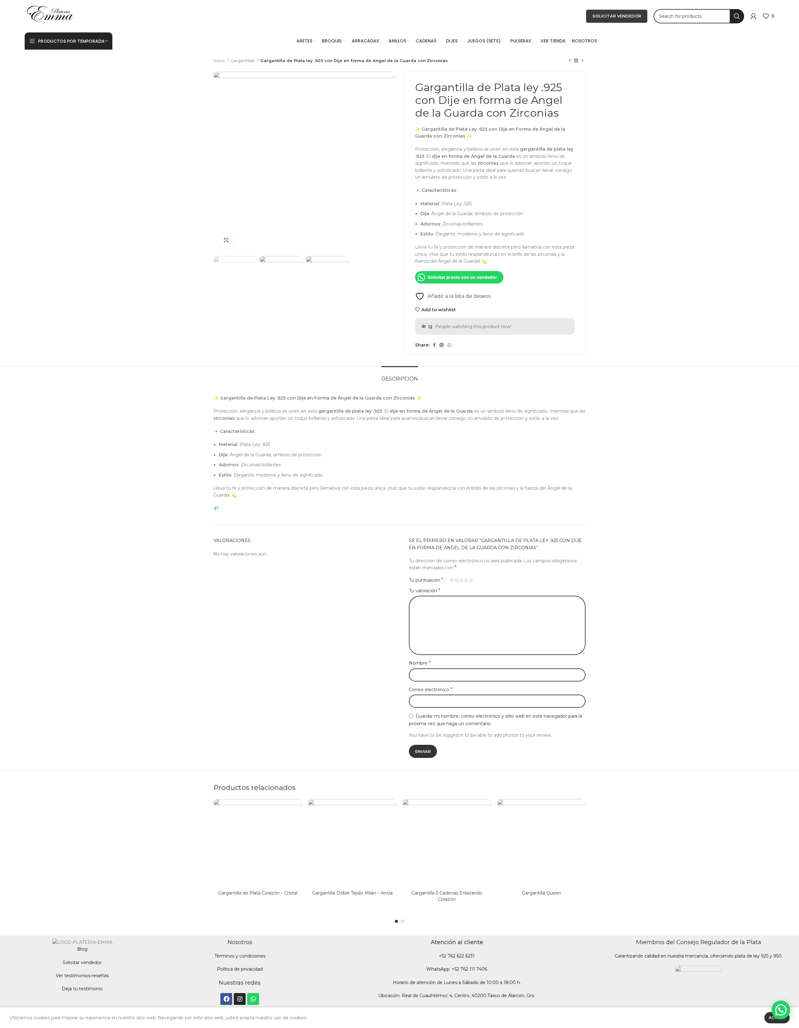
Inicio (219, 60)
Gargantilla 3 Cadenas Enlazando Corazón (446, 896)
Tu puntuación (426, 580)
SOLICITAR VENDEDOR (616, 15)
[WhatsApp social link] (449, 345)
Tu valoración (424, 591)
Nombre (420, 663)
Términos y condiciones (239, 956)
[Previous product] (570, 61)
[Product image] (257, 843)
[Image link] (698, 989)
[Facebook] (226, 999)
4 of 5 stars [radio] (466, 580)
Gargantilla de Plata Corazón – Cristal (257, 893)
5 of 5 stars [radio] (470, 580)
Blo (80, 949)
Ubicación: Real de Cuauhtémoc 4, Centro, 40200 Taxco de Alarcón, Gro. (456, 995)
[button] (781, 1010)
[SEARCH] (737, 16)
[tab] (399, 375)
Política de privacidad (240, 969)
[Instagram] (240, 999)
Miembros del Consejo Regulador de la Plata (698, 942)
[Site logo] (50, 16)
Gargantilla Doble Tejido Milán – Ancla (352, 893)
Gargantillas (243, 60)
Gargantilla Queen (541, 893)
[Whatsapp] (253, 999)
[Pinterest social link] (442, 345)
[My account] (753, 16)
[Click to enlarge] (226, 240)
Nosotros (240, 942)
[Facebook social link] (434, 345)
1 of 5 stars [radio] (452, 580)
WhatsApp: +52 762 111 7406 (456, 969)
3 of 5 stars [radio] (461, 580)
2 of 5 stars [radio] (456, 580)
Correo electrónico (431, 689)
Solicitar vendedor (82, 962)
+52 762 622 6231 (457, 956)
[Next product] (582, 61)
